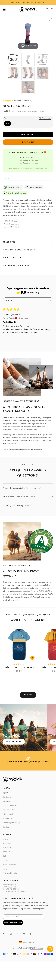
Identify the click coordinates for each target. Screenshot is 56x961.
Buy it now (28, 142)
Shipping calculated (29, 111)
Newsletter (7, 843)
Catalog (6, 827)
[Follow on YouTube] (24, 933)
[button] (8, 100)
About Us (6, 851)
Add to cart (28, 134)
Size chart (46, 118)
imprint (5, 792)
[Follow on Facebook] (4, 933)
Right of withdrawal (10, 805)
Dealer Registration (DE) (12, 822)
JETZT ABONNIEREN (13, 922)
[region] (28, 759)
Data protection (9, 809)
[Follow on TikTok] (31, 933)
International (8, 814)
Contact (6, 860)
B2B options (7, 818)
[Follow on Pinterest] (17, 933)
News (5, 868)
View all (28, 695)
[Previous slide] (5, 33)
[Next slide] (50, 33)
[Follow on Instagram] (10, 933)
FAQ (4, 856)
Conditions (7, 797)
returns (5, 838)
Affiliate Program (9, 864)
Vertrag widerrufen (10, 873)
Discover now (13, 741)
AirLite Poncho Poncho (19, 667)
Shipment (6, 801)
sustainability (7, 847)
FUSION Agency (36, 949)
